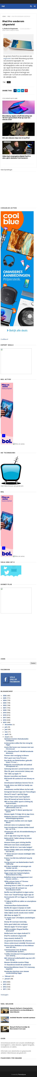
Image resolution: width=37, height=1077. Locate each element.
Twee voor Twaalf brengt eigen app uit (19, 895)
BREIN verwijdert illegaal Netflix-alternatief (16, 930)
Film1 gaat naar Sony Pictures (15, 758)
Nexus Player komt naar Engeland (16, 797)
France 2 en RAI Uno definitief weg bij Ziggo (18, 859)
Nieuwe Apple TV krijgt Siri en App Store (19, 814)
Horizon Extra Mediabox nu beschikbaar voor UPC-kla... (19, 946)
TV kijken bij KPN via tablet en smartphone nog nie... (20, 902)
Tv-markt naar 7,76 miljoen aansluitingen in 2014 (19, 918)
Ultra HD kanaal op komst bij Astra (17, 799)
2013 (5, 984)
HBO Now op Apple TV (12, 915)
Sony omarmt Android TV (13, 938)
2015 (5, 722)
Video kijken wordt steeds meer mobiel (19, 913)
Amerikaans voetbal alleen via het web (18, 789)
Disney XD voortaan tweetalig (15, 922)
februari (8, 976)
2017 (5, 718)
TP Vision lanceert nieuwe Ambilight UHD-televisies (19, 855)
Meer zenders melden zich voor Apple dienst (18, 822)
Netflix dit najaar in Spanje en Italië (17, 908)
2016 (5, 720)
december (9, 725)
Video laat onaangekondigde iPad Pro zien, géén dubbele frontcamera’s (16, 157)
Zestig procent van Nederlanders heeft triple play (19, 863)
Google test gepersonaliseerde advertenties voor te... (16, 806)
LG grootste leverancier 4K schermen (18, 941)
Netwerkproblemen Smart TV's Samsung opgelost (19, 968)
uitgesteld (7, 58)
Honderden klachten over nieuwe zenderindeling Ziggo (16, 972)
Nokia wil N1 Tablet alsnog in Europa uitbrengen (18, 839)
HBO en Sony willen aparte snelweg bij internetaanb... (18, 802)
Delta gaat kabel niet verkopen (16, 924)
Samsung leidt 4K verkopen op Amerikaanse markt (15, 889)
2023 (5, 703)
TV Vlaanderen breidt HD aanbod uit (17, 965)
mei (6, 732)
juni (6, 729)
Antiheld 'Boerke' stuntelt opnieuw (22, 1017)
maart (7, 737)
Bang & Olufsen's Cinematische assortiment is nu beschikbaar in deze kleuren (21, 1010)
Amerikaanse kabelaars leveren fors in (18, 783)
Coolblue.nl (4, 339)
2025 (5, 698)
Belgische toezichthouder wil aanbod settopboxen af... (18, 765)
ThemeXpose (22, 1074)
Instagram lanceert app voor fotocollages (20, 792)
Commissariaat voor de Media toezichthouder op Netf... (15, 950)
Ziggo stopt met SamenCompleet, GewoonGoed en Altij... (17, 874)
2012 (5, 987)
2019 (5, 713)
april (6, 734)
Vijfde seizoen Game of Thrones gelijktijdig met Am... (16, 882)
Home (4, 16)
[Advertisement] (18, 635)
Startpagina (4, 995)
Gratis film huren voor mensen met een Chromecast (19, 748)
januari (7, 979)
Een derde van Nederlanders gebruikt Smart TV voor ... (18, 761)
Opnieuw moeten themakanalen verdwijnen (16, 740)
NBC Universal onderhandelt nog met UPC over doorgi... (19, 959)
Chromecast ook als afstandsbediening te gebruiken (20, 832)
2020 (5, 710)
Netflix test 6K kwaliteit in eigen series (19, 892)
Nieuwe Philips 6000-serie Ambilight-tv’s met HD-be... (19, 850)
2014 (5, 982)
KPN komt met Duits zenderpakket (17, 845)
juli (6, 727)
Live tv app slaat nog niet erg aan (16, 836)
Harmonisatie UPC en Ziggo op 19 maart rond (19, 898)
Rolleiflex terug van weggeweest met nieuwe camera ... (18, 878)
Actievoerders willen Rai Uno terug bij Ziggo (18, 744)
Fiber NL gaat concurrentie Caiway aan (18, 771)
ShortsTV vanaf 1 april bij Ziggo (16, 794)
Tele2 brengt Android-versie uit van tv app (20, 910)
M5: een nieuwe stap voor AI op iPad (15, 138)
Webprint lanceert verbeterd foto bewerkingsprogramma (16, 817)
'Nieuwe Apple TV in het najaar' (16, 927)
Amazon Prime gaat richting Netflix (17, 842)
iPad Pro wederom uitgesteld (15, 936)
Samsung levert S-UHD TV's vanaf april (18, 885)
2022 (5, 705)
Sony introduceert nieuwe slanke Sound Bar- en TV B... (19, 828)
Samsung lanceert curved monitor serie (19, 769)
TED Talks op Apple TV (12, 774)
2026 (5, 696)
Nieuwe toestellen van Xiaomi (15, 776)
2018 (5, 715)
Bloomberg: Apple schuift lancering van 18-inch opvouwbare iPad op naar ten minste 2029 (17, 118)
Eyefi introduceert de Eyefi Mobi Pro (17, 871)
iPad (9, 16)
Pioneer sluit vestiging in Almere (16, 755)
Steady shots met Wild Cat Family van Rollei (18, 786)
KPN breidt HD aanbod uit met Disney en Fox (19, 779)
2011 (5, 989)
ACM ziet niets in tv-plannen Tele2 (17, 825)
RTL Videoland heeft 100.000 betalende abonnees (18, 752)
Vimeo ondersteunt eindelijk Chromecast (19, 943)
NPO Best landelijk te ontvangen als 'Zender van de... (17, 867)
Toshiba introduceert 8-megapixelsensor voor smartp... (19, 955)
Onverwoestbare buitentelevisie (16, 905)
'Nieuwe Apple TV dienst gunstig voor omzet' (18, 811)
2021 (5, 708)
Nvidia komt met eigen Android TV (17, 933)
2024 (5, 700)
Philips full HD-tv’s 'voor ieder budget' (18, 847)
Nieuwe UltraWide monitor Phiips (16, 962)
